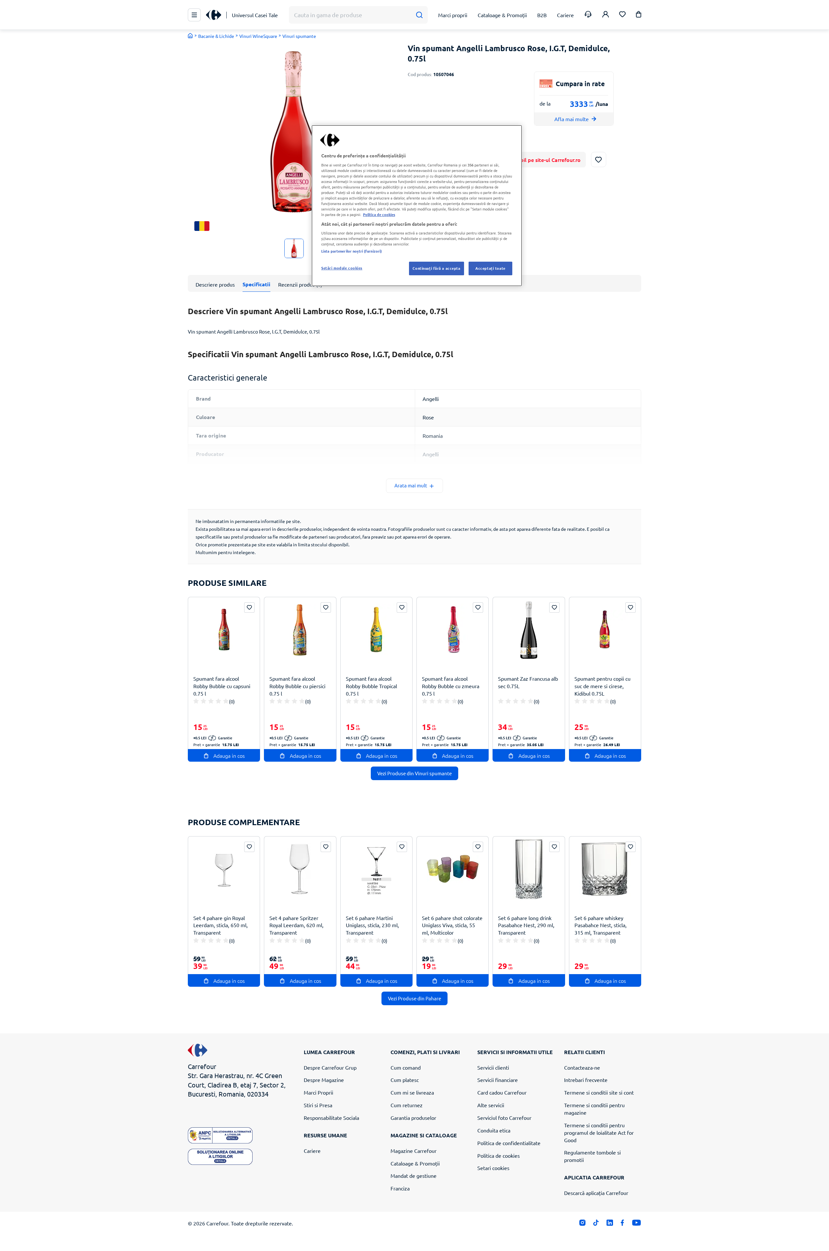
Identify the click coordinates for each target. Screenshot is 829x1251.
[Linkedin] (610, 1224)
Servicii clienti (493, 1067)
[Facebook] (622, 1224)
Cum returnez (407, 1105)
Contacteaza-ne (582, 1067)
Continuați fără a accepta (436, 268)
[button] (638, 15)
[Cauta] (419, 15)
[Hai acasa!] (190, 35)
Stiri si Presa (318, 1105)
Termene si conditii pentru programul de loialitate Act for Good (599, 1132)
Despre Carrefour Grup (330, 1067)
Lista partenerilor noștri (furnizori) (351, 251)
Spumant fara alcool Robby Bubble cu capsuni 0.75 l (221, 686)
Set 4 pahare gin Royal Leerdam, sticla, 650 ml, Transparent (220, 925)
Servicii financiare (497, 1079)
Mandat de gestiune (414, 1175)
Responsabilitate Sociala (331, 1117)
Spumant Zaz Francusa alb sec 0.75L (528, 682)
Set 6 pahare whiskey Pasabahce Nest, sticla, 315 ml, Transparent (600, 925)
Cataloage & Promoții (415, 1163)
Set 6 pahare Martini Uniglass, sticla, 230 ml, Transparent (372, 925)
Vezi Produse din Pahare (414, 998)
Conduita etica (493, 1130)
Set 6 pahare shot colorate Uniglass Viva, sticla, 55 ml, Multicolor (452, 925)
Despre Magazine (324, 1079)
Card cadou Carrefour (502, 1092)
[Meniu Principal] (194, 14)
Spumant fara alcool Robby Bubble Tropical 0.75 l (371, 686)
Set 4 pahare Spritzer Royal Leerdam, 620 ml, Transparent (296, 925)
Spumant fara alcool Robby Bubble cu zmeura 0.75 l (450, 686)
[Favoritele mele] (622, 15)
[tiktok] (596, 1224)
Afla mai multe (571, 119)
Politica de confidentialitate (508, 1143)
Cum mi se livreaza (412, 1092)
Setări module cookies (341, 267)
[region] (417, 205)
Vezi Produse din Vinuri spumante (414, 773)
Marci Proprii (318, 1092)
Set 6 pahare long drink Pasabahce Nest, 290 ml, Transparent (526, 925)
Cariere (312, 1150)
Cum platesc (405, 1079)
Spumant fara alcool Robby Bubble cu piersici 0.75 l (297, 686)
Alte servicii (490, 1105)
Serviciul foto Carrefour (504, 1117)
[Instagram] (582, 1224)
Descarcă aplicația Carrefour (596, 1192)
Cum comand (406, 1067)
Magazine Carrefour (414, 1150)
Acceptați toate (490, 268)
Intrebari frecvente (586, 1079)
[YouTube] (636, 1224)
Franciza (400, 1188)
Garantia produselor (413, 1117)
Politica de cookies (498, 1155)
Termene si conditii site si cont (599, 1092)
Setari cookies (493, 1168)
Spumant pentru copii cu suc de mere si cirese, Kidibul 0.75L (602, 686)
